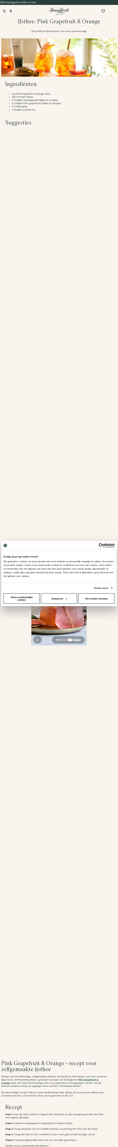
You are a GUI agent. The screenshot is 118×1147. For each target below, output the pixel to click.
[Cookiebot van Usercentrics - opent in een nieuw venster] (101, 545)
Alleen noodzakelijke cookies (22, 598)
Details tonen (101, 588)
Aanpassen (57, 598)
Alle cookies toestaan (96, 598)
